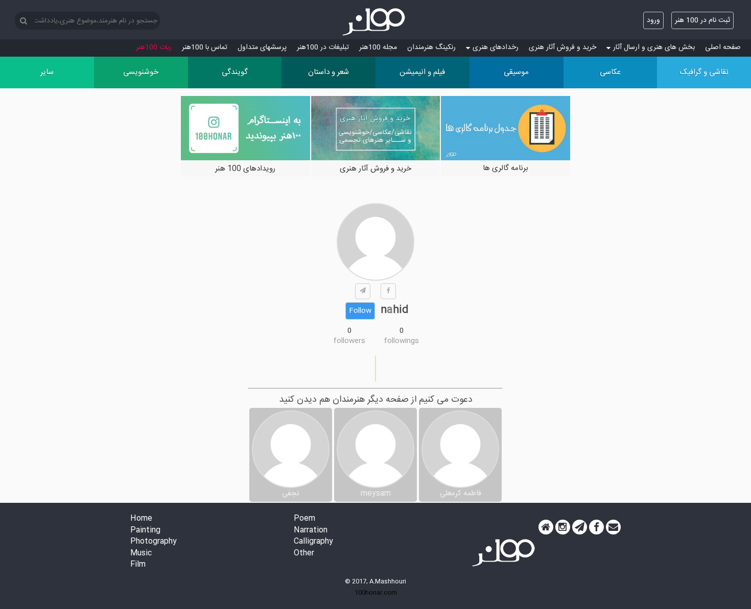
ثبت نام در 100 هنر (702, 20)
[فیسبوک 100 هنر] (596, 527)
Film (138, 565)
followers (349, 341)
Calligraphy (313, 542)
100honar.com (376, 592)
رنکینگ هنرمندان (431, 47)
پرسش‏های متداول (262, 47)
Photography (153, 542)
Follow (360, 311)
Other (304, 553)
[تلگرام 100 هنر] (579, 527)
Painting (145, 531)
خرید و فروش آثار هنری (562, 47)
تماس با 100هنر (204, 47)
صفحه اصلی (723, 47)
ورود (653, 20)
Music (141, 553)
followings (401, 341)
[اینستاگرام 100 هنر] (562, 527)
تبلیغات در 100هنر (323, 47)
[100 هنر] (375, 22)
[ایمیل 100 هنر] (613, 527)
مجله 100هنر (378, 47)
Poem (304, 519)
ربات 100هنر (154, 47)
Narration (310, 531)
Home (141, 519)
